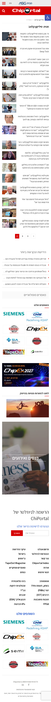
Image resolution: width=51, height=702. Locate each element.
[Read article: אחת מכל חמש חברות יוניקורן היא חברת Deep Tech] (9, 51)
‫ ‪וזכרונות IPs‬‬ (20, 604)
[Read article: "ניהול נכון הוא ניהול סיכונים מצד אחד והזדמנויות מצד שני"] (9, 202)
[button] (48, 17)
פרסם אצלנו (43, 549)
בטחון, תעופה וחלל (40, 585)
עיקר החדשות (19, 549)
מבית (29, 3)
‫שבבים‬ (22, 594)
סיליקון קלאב (39, 19)
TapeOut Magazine (15, 563)
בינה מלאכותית (18, 581)
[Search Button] (3, 10)
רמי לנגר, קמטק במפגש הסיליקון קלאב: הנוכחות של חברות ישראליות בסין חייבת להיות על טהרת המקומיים (34, 190)
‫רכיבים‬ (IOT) (43, 594)
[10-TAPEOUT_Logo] (14, 352)
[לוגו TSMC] (14, 329)
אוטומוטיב (44, 581)
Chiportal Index (40, 563)
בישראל (22, 553)
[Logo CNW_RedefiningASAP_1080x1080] (37, 317)
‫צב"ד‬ (23, 590)
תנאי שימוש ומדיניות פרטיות (25, 689)
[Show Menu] (4, 3)
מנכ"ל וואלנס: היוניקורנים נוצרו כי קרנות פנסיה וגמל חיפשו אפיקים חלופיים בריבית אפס (34, 74)
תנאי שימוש (43, 572)
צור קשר (45, 558)
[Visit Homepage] (26, 11)
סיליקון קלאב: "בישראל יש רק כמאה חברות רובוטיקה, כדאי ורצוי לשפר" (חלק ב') (34, 86)
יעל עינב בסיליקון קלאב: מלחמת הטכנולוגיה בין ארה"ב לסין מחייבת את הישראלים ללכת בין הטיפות (35, 155)
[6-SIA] (14, 341)
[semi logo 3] (37, 351)
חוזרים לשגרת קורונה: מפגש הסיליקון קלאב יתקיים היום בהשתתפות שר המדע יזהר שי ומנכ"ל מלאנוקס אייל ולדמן (34, 223)
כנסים (23, 572)
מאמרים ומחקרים (17, 567)
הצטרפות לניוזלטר (40, 553)
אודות (46, 567)
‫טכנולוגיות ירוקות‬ (18, 585)
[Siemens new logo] (14, 314)
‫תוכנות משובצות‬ (41, 599)
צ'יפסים (22, 558)
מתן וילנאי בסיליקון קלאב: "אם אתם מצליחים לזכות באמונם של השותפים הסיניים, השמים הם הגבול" (35, 178)
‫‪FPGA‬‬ (46, 604)
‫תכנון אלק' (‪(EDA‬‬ (17, 599)
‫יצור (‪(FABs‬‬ (43, 590)
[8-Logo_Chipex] (37, 329)
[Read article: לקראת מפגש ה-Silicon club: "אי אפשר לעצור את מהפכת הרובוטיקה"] (9, 108)
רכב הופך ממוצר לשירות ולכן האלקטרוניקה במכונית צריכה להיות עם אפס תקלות (34, 62)
